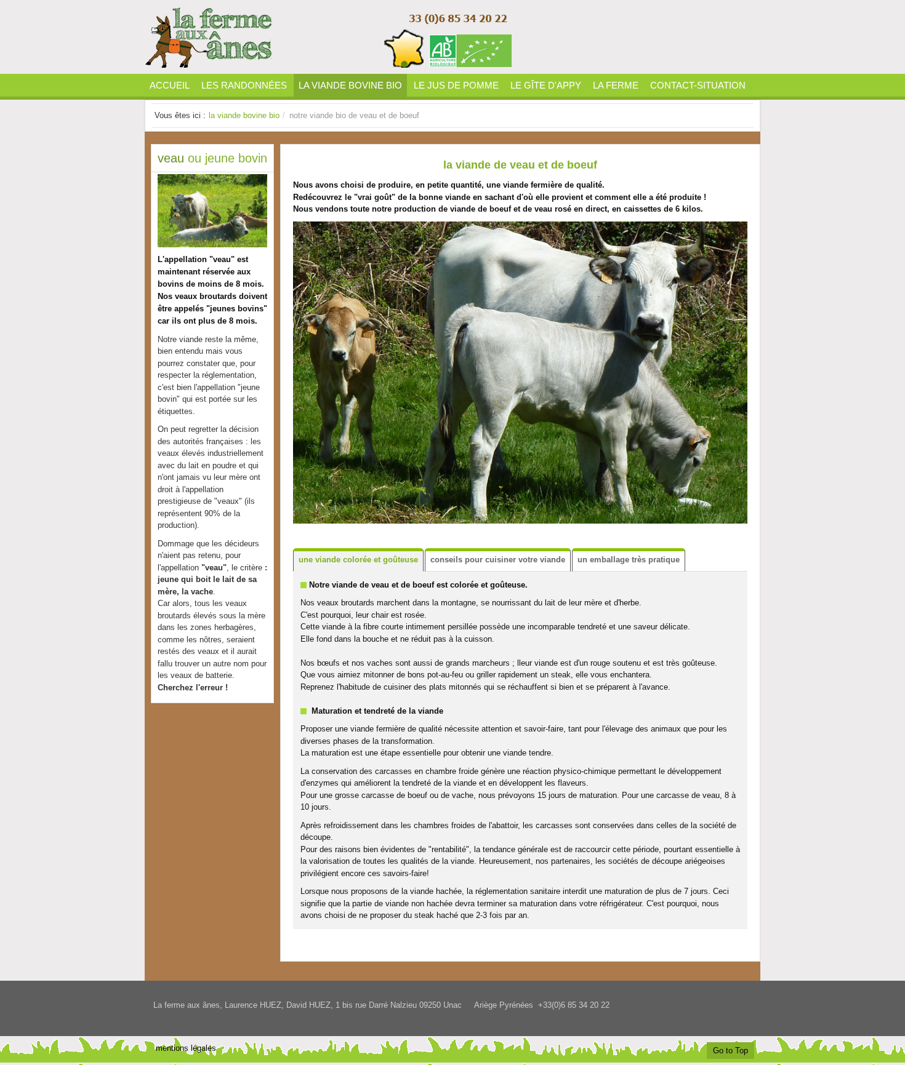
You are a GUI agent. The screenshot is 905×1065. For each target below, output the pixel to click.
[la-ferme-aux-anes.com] (329, 37)
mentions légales (186, 1048)
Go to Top (730, 1050)
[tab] (358, 560)
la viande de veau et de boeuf (520, 165)
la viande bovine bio (244, 115)
